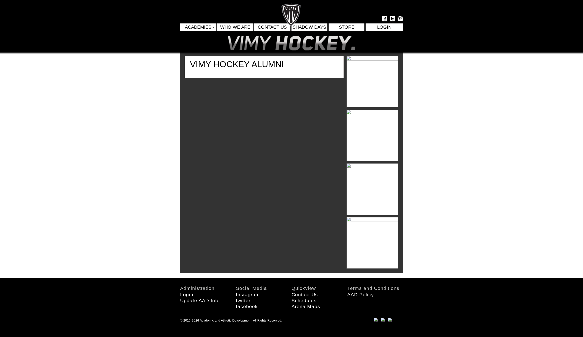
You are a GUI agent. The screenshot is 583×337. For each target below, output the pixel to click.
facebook (247, 306)
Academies (198, 27)
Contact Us (272, 27)
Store (346, 27)
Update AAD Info (200, 300)
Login (186, 294)
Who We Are (235, 27)
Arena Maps (306, 306)
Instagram (248, 294)
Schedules (304, 300)
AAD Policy (360, 294)
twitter (243, 300)
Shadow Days (309, 27)
